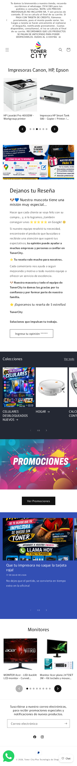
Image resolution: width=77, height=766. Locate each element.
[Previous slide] (22, 129)
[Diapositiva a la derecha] (46, 430)
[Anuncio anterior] (7, 20)
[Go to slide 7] (46, 689)
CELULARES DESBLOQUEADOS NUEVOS (15, 415)
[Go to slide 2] (34, 129)
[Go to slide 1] (30, 129)
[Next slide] (54, 129)
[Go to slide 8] (50, 689)
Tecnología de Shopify (50, 759)
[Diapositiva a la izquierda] (31, 430)
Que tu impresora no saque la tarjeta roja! (36, 567)
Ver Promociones (38, 501)
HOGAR (41, 411)
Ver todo (69, 359)
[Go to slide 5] (43, 129)
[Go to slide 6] (46, 129)
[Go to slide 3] (37, 129)
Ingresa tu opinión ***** (31, 333)
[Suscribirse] (66, 723)
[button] (7, 50)
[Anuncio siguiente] (70, 20)
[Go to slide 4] (40, 129)
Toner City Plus (31, 759)
